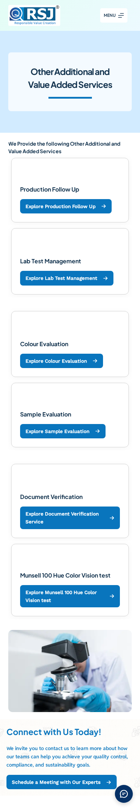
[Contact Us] (124, 794)
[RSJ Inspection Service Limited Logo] (34, 15)
